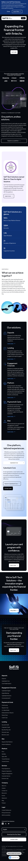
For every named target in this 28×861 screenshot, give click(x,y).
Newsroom (4, 798)
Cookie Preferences (6, 810)
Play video (13, 610)
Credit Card (4, 717)
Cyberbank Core (14, 462)
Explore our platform (13, 140)
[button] (14, 604)
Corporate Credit (6, 727)
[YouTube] (9, 824)
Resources (4, 793)
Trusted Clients (5, 761)
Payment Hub (5, 707)
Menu (23, 18)
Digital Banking (5, 693)
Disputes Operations (7, 771)
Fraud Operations (6, 768)
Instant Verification (6, 744)
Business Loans (5, 734)
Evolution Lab (5, 778)
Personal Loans (5, 732)
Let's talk (14, 52)
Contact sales (8, 488)
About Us (4, 785)
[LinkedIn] (3, 824)
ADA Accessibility (6, 815)
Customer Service (6, 776)
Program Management (7, 773)
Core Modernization (6, 683)
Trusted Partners (6, 759)
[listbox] (14, 829)
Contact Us (4, 790)
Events (3, 795)
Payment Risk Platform (7, 741)
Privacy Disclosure (6, 812)
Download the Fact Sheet (14, 834)
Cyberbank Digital (6, 690)
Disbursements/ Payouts (8, 712)
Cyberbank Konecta (6, 695)
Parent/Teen (5, 715)
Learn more (8, 196)
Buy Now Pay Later (6, 729)
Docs (3, 751)
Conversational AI (6, 698)
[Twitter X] (6, 824)
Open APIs (4, 756)
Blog (3, 800)
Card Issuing (5, 705)
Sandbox (4, 754)
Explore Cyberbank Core (11, 483)
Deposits (4, 678)
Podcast (4, 803)
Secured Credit (5, 724)
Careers (4, 788)
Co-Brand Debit (5, 710)
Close (8, 11)
